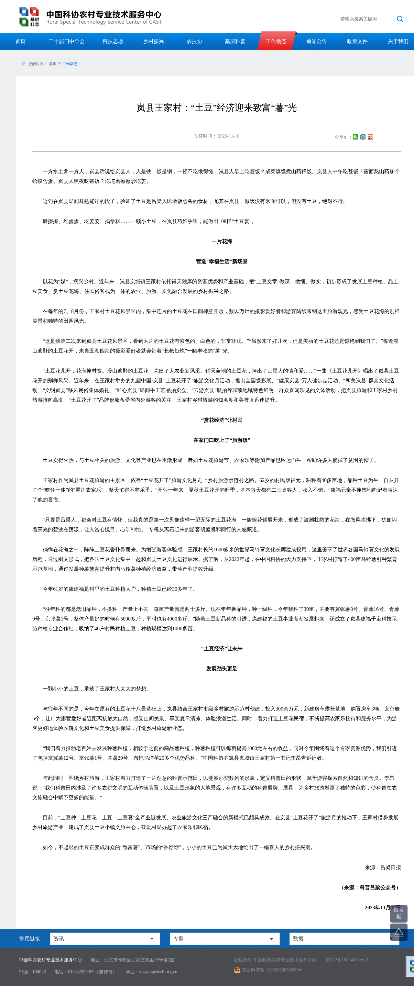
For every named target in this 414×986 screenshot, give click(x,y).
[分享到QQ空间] (363, 137)
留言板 (399, 913)
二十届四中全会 (67, 41)
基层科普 (235, 41)
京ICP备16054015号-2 (346, 960)
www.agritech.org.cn (158, 971)
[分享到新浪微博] (370, 137)
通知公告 (316, 41)
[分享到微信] (355, 137)
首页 (20, 41)
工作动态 (276, 41)
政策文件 (357, 41)
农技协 (194, 41)
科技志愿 (113, 41)
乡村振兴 (153, 41)
